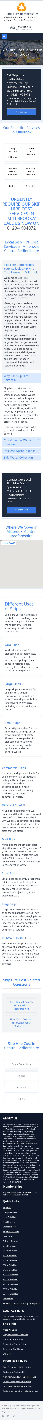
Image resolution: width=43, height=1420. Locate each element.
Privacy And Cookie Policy (14, 1344)
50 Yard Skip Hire (10, 1294)
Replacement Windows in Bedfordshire (20, 1391)
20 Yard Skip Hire (10, 1289)
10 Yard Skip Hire (10, 1274)
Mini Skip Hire (9, 1222)
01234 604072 (21, 228)
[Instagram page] (8, 1416)
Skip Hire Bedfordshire (22, 14)
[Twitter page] (13, 1416)
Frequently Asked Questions (15, 1334)
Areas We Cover (10, 1330)
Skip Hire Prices (10, 1250)
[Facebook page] (3, 1416)
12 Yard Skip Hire (10, 1279)
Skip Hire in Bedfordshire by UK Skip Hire (21, 1303)
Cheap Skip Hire (10, 1212)
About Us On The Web (13, 1339)
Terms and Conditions (13, 1349)
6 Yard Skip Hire (10, 1265)
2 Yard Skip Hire (10, 1255)
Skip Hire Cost (9, 1246)
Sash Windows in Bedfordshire (17, 1367)
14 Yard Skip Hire (10, 1284)
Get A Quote (21, 112)
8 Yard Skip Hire (10, 1270)
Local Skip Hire (9, 1217)
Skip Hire (7, 1207)
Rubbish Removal (11, 1241)
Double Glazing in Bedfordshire (17, 1381)
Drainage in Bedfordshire (14, 1372)
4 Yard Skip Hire (10, 1260)
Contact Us (8, 1298)
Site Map (7, 1354)
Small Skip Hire (9, 1226)
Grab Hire (7, 1236)
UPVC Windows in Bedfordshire (17, 1386)
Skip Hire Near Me (11, 1231)
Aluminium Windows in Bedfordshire (19, 1377)
